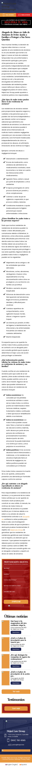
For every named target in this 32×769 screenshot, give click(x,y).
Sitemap (17, 759)
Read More (15, 632)
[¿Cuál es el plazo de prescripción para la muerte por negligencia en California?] (6, 644)
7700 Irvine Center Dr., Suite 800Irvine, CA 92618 (18, 735)
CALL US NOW (10, 15)
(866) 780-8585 (18, 740)
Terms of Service (8, 759)
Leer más (16, 708)
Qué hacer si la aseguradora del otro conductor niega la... (19, 623)
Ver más (16, 692)
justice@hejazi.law (18, 745)
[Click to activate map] (8, 749)
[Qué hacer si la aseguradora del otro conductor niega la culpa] (6, 627)
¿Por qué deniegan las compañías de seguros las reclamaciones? (20, 657)
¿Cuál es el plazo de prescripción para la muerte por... (18, 640)
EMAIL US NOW (25, 15)
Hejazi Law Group (16, 530)
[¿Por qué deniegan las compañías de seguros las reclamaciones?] (6, 661)
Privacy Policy (25, 759)
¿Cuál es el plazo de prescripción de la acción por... (20, 674)
